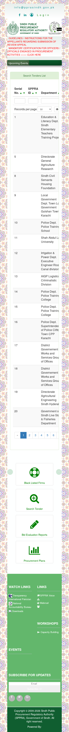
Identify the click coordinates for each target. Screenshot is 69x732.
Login (40, 15)
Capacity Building (49, 632)
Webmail (44, 603)
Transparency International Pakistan (20, 597)
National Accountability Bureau (20, 605)
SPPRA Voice (47, 595)
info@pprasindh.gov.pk (34, 7)
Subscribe (33, 689)
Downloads (17, 611)
